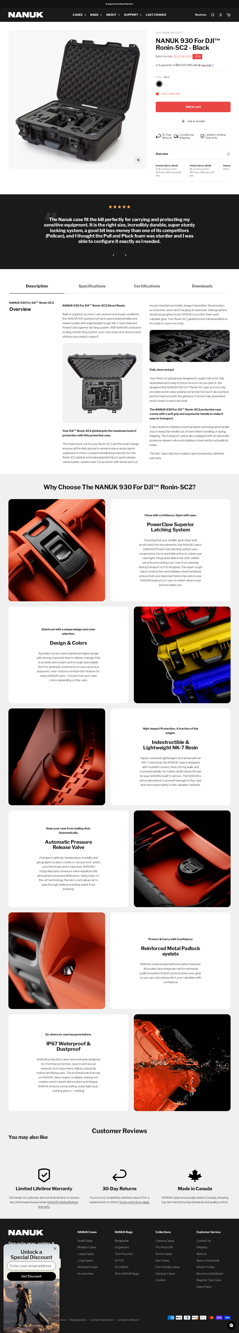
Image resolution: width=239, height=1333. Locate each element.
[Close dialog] (55, 1248)
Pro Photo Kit (164, 1247)
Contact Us (203, 1240)
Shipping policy (78, 1319)
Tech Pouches (124, 1254)
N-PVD (119, 1260)
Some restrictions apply (134, 1202)
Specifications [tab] (92, 286)
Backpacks (122, 1240)
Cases (78, 14)
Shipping (201, 1247)
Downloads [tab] (202, 286)
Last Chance (156, 14)
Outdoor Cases (165, 1273)
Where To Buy (205, 1267)
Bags (94, 14)
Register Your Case (208, 1280)
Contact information (102, 1319)
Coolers (161, 1280)
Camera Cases (165, 1240)
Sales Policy (204, 1286)
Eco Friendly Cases (168, 1267)
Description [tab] (37, 286)
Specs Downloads (207, 1260)
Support (131, 14)
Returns (201, 1254)
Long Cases (85, 1260)
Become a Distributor (210, 1273)
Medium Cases (87, 1247)
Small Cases (85, 1240)
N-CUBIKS (121, 1267)
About (111, 14)
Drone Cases (164, 1254)
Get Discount (31, 1276)
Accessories (85, 1273)
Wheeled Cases (88, 1267)
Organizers (122, 1247)
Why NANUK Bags (127, 1273)
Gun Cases (162, 1260)
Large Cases (86, 1254)
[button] (193, 65)
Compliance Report (128, 1319)
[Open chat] (231, 1325)
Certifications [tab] (147, 286)
